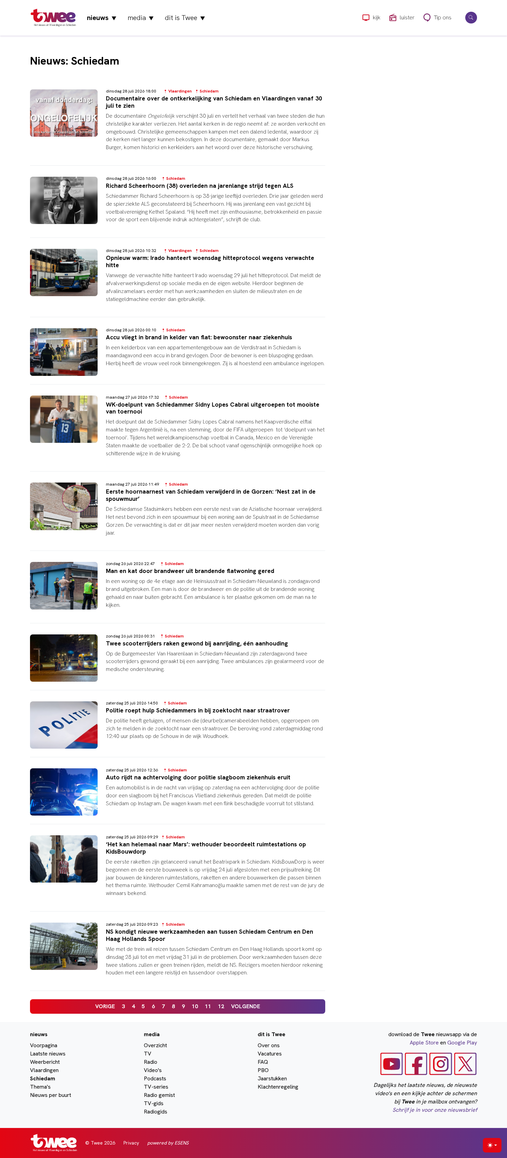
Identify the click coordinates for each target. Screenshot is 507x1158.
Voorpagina (43, 1045)
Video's (153, 1070)
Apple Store (424, 1042)
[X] (465, 1063)
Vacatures (270, 1053)
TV (147, 1053)
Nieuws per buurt (50, 1095)
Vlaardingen (44, 1070)
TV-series (156, 1086)
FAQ (263, 1061)
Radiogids (155, 1111)
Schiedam (42, 1078)
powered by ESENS (168, 1143)
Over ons (269, 1045)
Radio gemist (159, 1095)
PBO (263, 1070)
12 (221, 1006)
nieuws (102, 17)
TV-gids (153, 1103)
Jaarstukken (272, 1078)
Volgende (245, 1006)
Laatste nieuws (48, 1053)
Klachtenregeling (278, 1086)
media (141, 17)
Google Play (462, 1042)
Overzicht (155, 1045)
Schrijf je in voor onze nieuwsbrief (434, 1109)
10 (195, 1006)
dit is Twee (185, 17)
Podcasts (155, 1078)
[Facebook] (416, 1063)
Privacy (131, 1143)
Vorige (105, 1006)
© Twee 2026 (100, 1143)
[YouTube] (391, 1063)
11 (208, 1006)
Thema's (40, 1086)
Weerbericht (45, 1061)
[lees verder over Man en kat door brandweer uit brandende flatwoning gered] (177, 591)
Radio (150, 1061)
